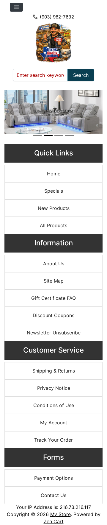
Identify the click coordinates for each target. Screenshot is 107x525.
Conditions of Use (53, 405)
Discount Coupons (53, 315)
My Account (53, 423)
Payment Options (53, 478)
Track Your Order (53, 440)
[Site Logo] (53, 42)
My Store (60, 514)
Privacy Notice (53, 388)
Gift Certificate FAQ (53, 298)
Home (53, 174)
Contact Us (53, 495)
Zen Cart (54, 521)
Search (81, 75)
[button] (11, 112)
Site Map (54, 281)
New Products (54, 208)
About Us (53, 264)
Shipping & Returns (53, 371)
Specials (53, 191)
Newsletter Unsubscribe (54, 333)
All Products (53, 225)
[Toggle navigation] (16, 7)
